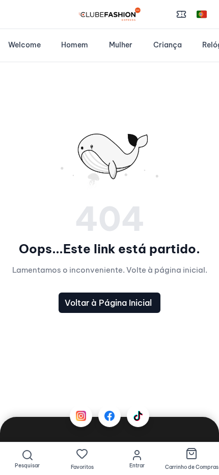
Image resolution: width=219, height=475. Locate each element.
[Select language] (202, 14)
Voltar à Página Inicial (108, 303)
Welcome (24, 44)
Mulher (120, 44)
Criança (167, 44)
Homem (74, 44)
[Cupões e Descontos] (181, 14)
